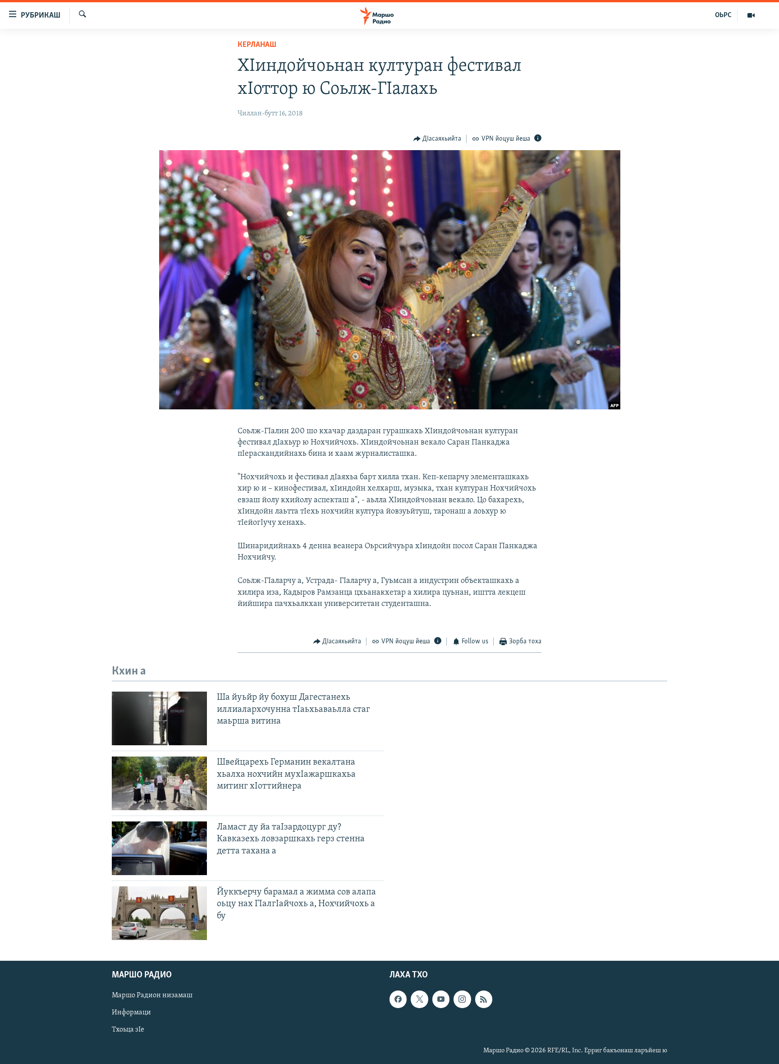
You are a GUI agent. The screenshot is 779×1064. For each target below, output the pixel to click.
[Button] (437, 139)
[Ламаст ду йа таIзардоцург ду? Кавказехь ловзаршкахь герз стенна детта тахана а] (159, 848)
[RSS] (483, 999)
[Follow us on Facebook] (398, 999)
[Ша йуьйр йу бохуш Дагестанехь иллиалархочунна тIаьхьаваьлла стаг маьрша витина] (159, 718)
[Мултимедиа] (751, 15)
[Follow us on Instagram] (462, 999)
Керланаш (257, 45)
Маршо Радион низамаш (152, 995)
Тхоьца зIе (128, 1029)
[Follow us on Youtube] (440, 999)
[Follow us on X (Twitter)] (419, 999)
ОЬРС (723, 15)
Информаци (131, 1012)
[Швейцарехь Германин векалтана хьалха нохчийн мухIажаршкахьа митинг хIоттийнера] (159, 783)
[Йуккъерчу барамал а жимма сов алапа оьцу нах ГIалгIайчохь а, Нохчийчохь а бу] (159, 913)
